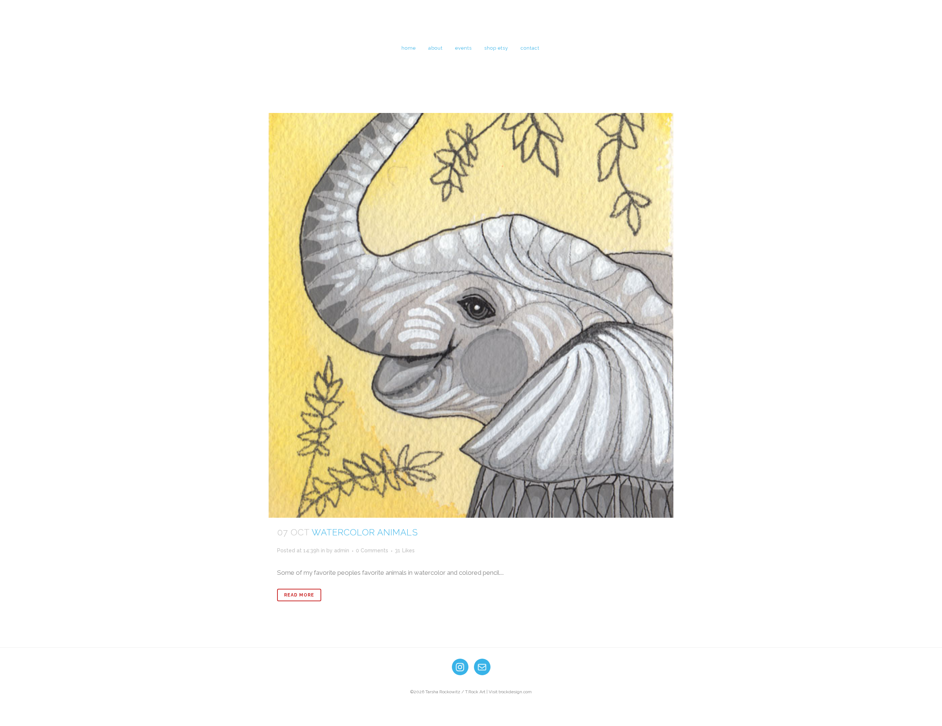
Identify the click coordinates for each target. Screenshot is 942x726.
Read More (299, 595)
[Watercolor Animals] (471, 315)
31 (405, 550)
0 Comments (372, 550)
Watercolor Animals (365, 532)
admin (341, 550)
